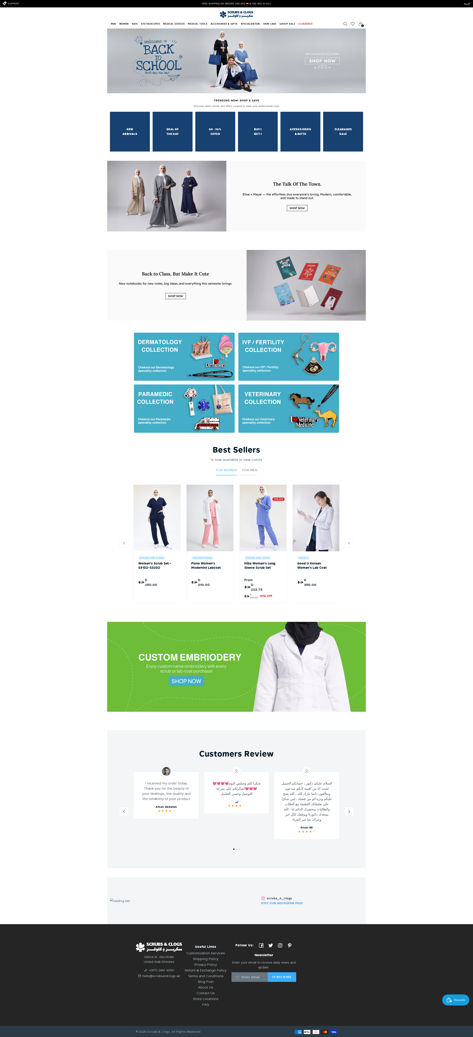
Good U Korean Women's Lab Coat (312, 565)
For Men (249, 470)
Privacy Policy (205, 964)
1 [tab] (233, 849)
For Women (226, 470)
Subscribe (282, 977)
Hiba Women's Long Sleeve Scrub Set (259, 565)
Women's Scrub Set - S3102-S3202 (154, 565)
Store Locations (205, 998)
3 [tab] (239, 849)
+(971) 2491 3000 (161, 970)
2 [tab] (236, 849)
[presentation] (124, 544)
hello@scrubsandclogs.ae (161, 976)
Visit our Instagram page (282, 903)
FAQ (205, 1004)
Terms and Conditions (206, 976)
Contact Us (206, 993)
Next (349, 812)
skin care (269, 24)
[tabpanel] (166, 795)
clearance (305, 24)
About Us (205, 987)
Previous (123, 812)
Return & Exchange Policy (206, 970)
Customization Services (205, 953)
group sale (287, 24)
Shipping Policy (205, 958)
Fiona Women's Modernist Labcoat (206, 565)
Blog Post (206, 981)
